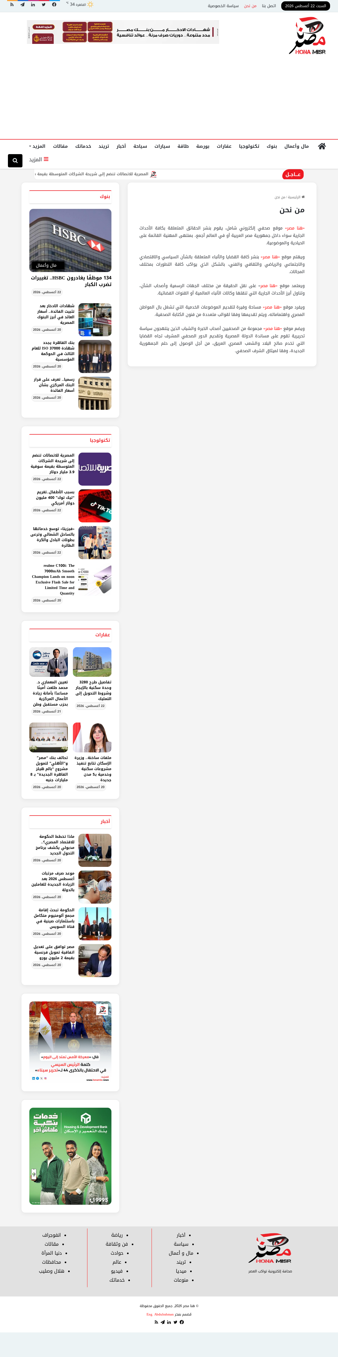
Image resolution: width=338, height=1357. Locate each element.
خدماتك (83, 146)
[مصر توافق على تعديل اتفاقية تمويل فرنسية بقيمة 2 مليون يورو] (94, 960)
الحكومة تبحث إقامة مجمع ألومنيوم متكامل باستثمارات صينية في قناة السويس (54, 918)
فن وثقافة (117, 1244)
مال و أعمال (181, 1253)
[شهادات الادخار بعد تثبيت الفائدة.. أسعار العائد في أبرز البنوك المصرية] (94, 319)
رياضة (117, 1235)
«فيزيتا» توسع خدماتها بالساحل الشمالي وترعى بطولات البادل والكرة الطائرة (52, 537)
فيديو (117, 1271)
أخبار (121, 146)
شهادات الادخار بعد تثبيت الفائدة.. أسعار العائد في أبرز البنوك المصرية (55, 314)
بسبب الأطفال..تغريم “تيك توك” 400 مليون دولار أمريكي (55, 498)
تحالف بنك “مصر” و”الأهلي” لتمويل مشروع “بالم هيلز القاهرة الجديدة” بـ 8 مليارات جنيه (49, 769)
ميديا (181, 1271)
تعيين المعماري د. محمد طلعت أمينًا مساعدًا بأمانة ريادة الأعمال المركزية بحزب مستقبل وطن (50, 693)
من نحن (250, 6)
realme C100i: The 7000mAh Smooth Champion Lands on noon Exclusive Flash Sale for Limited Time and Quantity (53, 579)
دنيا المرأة (51, 1253)
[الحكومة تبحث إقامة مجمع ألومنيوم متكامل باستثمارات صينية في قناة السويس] (94, 923)
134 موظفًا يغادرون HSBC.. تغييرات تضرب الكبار (71, 281)
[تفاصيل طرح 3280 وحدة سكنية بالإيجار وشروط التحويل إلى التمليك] (92, 662)
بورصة (202, 146)
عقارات (224, 146)
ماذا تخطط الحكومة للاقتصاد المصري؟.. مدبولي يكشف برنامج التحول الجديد (55, 845)
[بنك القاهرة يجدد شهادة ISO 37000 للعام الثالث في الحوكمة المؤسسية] (94, 356)
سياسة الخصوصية (223, 6)
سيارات (162, 146)
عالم (116, 1262)
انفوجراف (51, 1235)
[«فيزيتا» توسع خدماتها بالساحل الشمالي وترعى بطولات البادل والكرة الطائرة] (94, 542)
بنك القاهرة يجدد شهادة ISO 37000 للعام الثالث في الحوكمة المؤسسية (53, 351)
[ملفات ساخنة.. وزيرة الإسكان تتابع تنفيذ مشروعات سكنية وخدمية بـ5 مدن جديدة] (92, 737)
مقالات (60, 146)
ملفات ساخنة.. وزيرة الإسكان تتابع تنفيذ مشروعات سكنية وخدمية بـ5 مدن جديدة (92, 769)
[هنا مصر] (307, 36)
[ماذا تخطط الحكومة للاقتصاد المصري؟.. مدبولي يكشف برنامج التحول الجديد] (94, 850)
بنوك (272, 146)
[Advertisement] (169, 99)
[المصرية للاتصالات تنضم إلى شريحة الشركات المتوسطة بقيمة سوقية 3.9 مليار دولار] (94, 469)
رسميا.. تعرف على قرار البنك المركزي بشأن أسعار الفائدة (54, 385)
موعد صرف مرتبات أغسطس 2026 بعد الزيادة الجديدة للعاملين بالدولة (52, 882)
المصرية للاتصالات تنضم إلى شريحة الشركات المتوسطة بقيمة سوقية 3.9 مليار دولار (101, 174)
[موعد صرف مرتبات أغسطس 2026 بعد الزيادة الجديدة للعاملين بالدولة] (94, 887)
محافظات (51, 1262)
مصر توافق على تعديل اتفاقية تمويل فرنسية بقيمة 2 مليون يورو (54, 952)
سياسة (181, 1244)
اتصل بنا (269, 6)
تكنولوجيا (249, 146)
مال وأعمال (296, 146)
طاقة (183, 146)
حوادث (117, 1253)
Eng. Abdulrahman (160, 1314)
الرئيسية (295, 197)
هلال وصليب (51, 1271)
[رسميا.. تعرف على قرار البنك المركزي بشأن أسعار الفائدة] (94, 393)
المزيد (38, 146)
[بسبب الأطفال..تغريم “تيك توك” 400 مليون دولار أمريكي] (94, 505)
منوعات (181, 1280)
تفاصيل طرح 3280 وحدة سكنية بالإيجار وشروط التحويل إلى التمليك (93, 690)
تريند (103, 146)
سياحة (140, 146)
